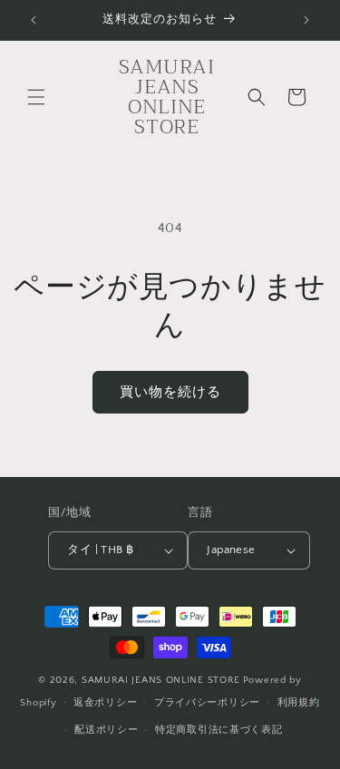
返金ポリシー (105, 702)
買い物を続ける (170, 392)
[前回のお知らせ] (33, 20)
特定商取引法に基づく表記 (218, 730)
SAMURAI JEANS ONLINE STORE (161, 680)
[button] (36, 97)
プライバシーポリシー (207, 702)
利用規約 (298, 702)
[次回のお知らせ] (306, 20)
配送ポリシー (106, 730)
